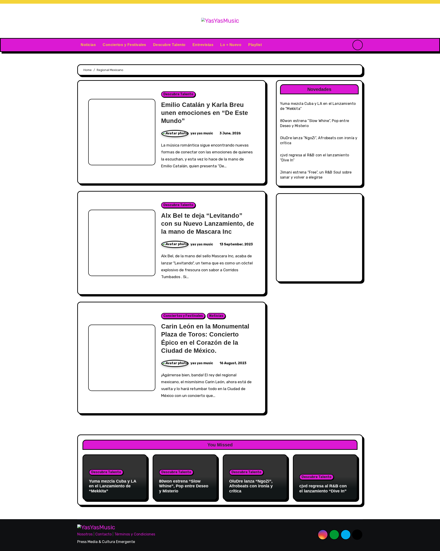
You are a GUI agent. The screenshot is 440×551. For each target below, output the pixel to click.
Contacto (103, 534)
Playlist (255, 45)
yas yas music (202, 133)
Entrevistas (203, 45)
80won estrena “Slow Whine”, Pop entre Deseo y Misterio (183, 486)
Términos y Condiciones (134, 534)
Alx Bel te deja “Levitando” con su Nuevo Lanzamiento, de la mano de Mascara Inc (207, 223)
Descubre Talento (169, 45)
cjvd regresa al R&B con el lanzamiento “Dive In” (323, 488)
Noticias (88, 45)
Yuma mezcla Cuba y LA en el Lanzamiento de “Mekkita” (112, 486)
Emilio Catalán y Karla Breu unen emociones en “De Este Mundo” (204, 112)
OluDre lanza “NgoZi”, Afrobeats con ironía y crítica (251, 486)
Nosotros (85, 534)
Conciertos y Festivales (124, 45)
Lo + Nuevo (230, 45)
